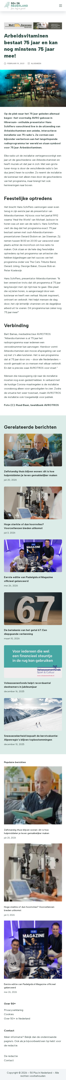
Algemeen (36, 63)
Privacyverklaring (13, 1010)
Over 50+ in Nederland (17, 1018)
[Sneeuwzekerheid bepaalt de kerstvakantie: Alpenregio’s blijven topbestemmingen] (33, 714)
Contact (9, 1060)
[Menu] (60, 5)
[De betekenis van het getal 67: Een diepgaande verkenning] (33, 608)
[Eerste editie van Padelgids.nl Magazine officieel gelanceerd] (33, 555)
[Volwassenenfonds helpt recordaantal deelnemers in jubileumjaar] (33, 661)
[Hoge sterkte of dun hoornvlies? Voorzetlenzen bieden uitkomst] (33, 503)
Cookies (9, 1014)
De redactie (11, 1056)
